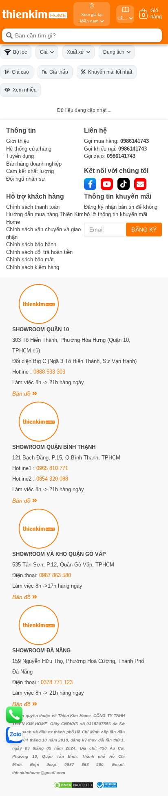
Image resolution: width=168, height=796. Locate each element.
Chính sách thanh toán (33, 207)
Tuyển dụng (20, 156)
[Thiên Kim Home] (34, 14)
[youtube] (107, 184)
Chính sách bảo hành (31, 244)
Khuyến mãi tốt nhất (109, 72)
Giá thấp (57, 72)
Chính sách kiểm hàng (32, 267)
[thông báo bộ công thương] (105, 785)
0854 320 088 (52, 479)
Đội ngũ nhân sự (25, 179)
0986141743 (134, 141)
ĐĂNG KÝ (144, 229)
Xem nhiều (23, 90)
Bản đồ (22, 393)
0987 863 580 (55, 575)
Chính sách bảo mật (30, 259)
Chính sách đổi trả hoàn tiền (39, 252)
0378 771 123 (57, 682)
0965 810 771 (52, 468)
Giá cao (19, 72)
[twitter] (123, 184)
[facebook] (90, 184)
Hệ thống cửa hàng (28, 149)
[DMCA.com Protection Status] (72, 785)
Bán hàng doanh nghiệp (34, 164)
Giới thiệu (17, 141)
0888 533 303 (49, 372)
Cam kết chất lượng (30, 171)
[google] (140, 184)
